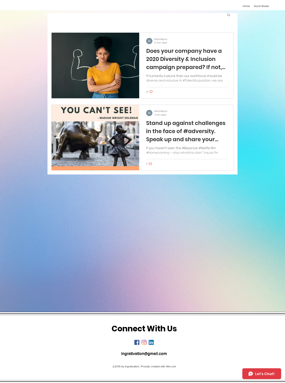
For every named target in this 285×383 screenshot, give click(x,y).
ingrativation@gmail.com (144, 353)
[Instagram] (144, 342)
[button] (229, 15)
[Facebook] (136, 342)
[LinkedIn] (151, 342)
